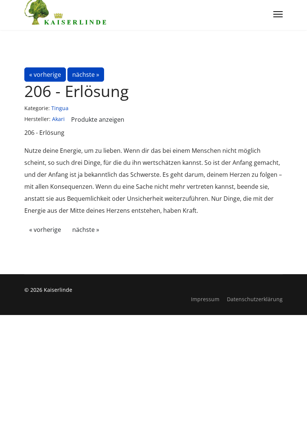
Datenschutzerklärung (255, 299)
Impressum (205, 299)
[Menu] (278, 14)
